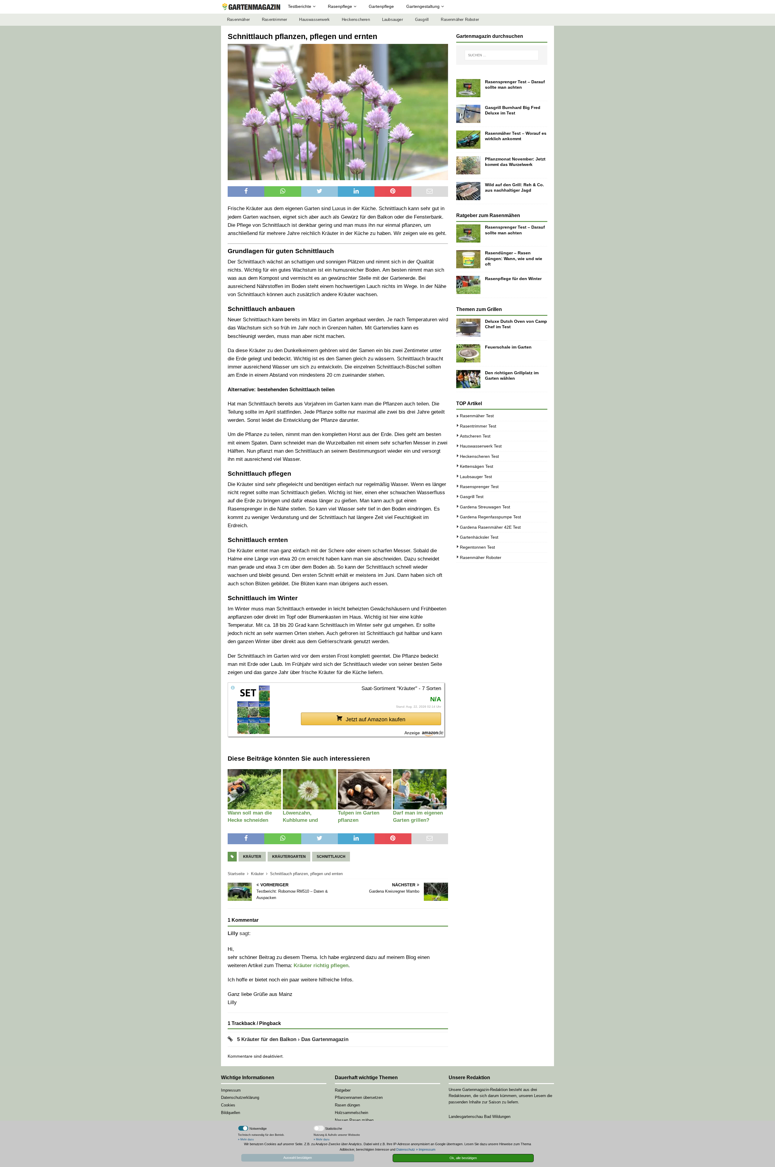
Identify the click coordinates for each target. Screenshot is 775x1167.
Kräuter (252, 857)
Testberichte (299, 6)
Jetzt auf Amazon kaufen (375, 719)
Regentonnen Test (477, 547)
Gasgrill (422, 20)
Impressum (231, 1090)
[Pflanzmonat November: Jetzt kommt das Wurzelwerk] (468, 165)
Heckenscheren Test (479, 456)
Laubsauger (392, 20)
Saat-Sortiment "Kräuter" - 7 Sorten (401, 688)
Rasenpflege (340, 6)
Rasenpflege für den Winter (513, 278)
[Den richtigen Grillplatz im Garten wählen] (468, 379)
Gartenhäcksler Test (479, 537)
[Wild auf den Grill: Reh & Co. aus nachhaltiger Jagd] (468, 191)
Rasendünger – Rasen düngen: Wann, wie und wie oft (513, 258)
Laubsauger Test (476, 476)
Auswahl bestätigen (297, 1157)
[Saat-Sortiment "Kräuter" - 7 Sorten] (253, 709)
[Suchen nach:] (502, 55)
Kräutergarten (289, 857)
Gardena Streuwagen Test (485, 506)
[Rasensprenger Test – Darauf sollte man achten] (468, 88)
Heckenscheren (356, 20)
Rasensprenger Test (479, 486)
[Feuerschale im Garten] (468, 353)
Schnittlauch (331, 857)
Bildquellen (230, 1112)
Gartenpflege (381, 6)
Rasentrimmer (274, 20)
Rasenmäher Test (477, 415)
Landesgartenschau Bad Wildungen (479, 1116)
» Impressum (425, 1149)
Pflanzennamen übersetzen (359, 1097)
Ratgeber (343, 1090)
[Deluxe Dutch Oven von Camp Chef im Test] (468, 328)
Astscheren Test (475, 436)
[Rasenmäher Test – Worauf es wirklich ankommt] (468, 140)
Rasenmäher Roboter (460, 20)
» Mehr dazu (246, 1139)
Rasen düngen (347, 1105)
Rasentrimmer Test (478, 426)
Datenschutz (405, 1149)
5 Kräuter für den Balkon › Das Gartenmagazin (292, 1039)
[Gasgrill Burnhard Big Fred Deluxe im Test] (468, 114)
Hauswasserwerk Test (481, 446)
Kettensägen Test (476, 466)
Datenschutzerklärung (240, 1097)
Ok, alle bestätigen (463, 1158)
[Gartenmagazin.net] (251, 7)
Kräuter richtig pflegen (321, 965)
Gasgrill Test (471, 496)
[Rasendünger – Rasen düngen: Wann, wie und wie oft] (468, 259)
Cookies (228, 1105)
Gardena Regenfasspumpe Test (490, 516)
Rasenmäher (238, 20)
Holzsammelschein (351, 1112)
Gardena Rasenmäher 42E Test (490, 527)
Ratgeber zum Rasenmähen (488, 215)
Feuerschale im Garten (508, 347)
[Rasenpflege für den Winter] (468, 285)
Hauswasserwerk (314, 20)
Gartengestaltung (423, 6)
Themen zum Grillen (479, 309)
